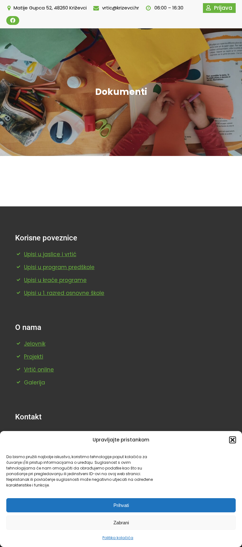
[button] (232, 440)
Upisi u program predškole (59, 267)
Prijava (223, 8)
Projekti (33, 356)
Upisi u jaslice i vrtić (50, 254)
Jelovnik (34, 344)
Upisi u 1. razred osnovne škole (64, 293)
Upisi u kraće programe (55, 280)
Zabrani (121, 522)
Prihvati (121, 505)
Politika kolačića (117, 537)
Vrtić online (39, 369)
